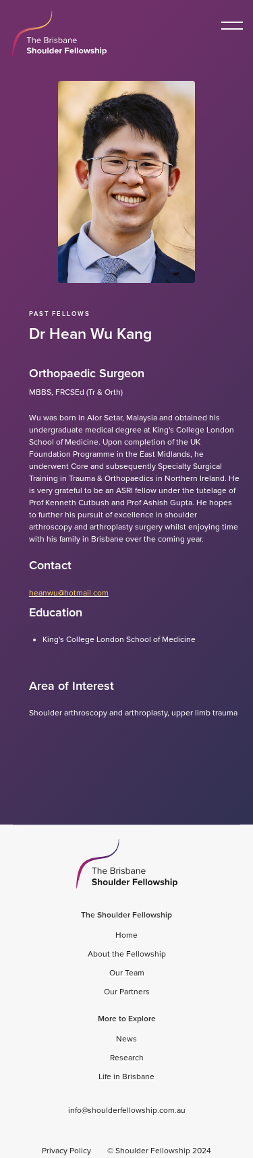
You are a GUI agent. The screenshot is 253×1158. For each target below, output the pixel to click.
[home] (56, 34)
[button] (232, 25)
